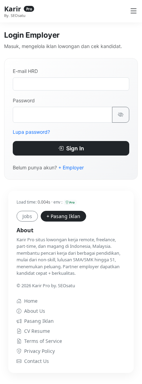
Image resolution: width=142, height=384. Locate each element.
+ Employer (71, 167)
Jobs (27, 216)
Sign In (74, 148)
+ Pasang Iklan (63, 216)
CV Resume (37, 331)
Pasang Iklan (39, 321)
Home (31, 301)
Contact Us (36, 361)
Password (24, 100)
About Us (34, 311)
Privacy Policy (39, 351)
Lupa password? (31, 132)
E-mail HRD (25, 71)
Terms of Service (43, 341)
